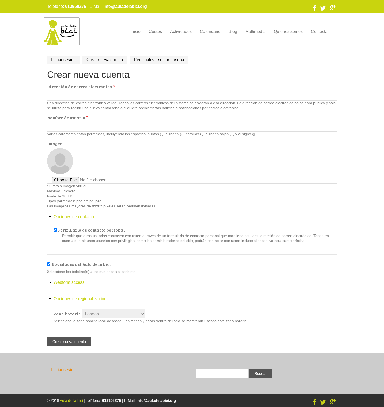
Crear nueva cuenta (106, 60)
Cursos (155, 31)
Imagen (55, 143)
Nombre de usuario (66, 117)
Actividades (181, 31)
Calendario (210, 31)
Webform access (69, 282)
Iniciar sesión (63, 59)
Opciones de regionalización (80, 299)
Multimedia (255, 31)
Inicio (136, 31)
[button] (192, 217)
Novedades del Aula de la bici (81, 264)
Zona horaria (67, 313)
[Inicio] (61, 31)
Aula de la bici (71, 400)
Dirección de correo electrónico (79, 86)
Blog (233, 31)
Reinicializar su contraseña (159, 59)
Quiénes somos (288, 31)
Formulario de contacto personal (91, 230)
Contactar (320, 31)
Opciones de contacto (74, 217)
